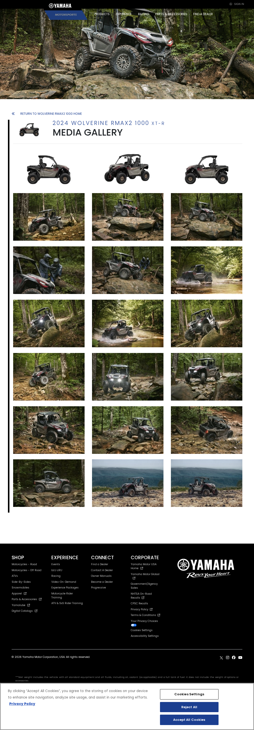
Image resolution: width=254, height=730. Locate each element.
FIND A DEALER (203, 14)
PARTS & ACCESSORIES (171, 14)
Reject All (189, 707)
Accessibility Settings (145, 636)
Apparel (17, 593)
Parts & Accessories (24, 599)
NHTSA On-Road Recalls (141, 596)
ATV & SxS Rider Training (67, 603)
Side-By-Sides (21, 582)
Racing (56, 576)
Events (55, 564)
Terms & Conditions (144, 615)
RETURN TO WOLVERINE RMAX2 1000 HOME (51, 114)
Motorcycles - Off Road (26, 570)
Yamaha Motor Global (145, 574)
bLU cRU (56, 570)
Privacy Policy (140, 609)
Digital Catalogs (22, 611)
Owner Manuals (101, 576)
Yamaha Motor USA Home (144, 566)
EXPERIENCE (124, 14)
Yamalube (18, 605)
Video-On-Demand (63, 582)
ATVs (15, 576)
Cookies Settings (189, 694)
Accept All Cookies (189, 719)
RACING (143, 14)
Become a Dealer (102, 582)
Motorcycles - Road (24, 564)
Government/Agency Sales (144, 586)
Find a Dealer (99, 564)
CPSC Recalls (139, 603)
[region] (127, 706)
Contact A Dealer (102, 570)
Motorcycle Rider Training (62, 595)
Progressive (98, 587)
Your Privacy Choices (144, 621)
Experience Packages (65, 587)
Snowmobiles (20, 587)
